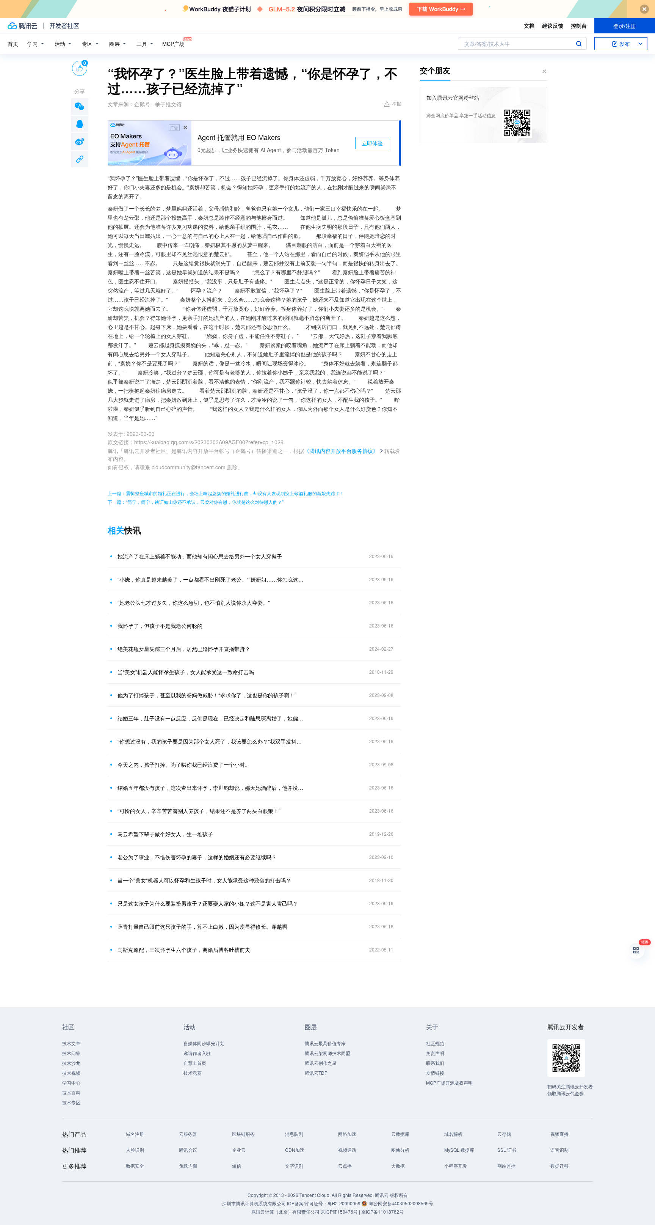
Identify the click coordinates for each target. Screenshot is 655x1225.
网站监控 (506, 1165)
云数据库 (400, 1134)
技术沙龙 (71, 1063)
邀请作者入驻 (197, 1053)
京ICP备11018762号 (382, 1211)
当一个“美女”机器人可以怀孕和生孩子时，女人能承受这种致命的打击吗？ (204, 880)
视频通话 (347, 1149)
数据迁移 (559, 1165)
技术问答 (71, 1053)
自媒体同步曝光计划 (203, 1043)
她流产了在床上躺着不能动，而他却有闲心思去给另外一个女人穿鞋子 (200, 556)
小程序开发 (455, 1165)
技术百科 (71, 1092)
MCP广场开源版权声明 (449, 1082)
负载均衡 (188, 1165)
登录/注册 (624, 26)
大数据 (398, 1165)
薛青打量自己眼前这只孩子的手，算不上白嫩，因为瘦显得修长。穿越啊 (202, 926)
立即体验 (372, 143)
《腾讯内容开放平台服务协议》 (341, 450)
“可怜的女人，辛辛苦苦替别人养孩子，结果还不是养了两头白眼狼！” (199, 811)
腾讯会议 (188, 1149)
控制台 (579, 25)
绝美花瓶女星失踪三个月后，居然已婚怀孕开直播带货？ (184, 649)
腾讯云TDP (316, 1072)
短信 (236, 1165)
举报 (396, 103)
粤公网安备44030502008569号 (401, 1203)
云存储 (504, 1134)
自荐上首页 (194, 1063)
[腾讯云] (22, 25)
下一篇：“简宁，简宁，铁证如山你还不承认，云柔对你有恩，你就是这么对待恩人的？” (196, 501)
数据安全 (135, 1165)
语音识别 (559, 1149)
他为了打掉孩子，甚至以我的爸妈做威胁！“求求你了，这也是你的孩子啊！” (207, 695)
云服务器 (188, 1134)
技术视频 (71, 1072)
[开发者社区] (64, 26)
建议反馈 (552, 25)
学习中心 (71, 1082)
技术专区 (71, 1102)
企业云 (239, 1149)
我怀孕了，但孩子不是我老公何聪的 (160, 625)
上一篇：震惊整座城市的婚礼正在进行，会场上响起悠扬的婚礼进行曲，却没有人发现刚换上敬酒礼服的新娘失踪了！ (226, 493)
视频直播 (559, 1134)
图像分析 (400, 1149)
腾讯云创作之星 (321, 1063)
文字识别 (294, 1165)
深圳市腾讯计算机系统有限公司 (254, 1203)
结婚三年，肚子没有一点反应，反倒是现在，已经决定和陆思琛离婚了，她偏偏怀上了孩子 (212, 718)
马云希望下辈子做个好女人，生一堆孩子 (165, 834)
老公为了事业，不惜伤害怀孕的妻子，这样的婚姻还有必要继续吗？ (197, 857)
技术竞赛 (192, 1072)
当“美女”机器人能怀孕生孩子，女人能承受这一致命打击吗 (186, 672)
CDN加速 (294, 1149)
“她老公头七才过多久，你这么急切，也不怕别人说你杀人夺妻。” (194, 602)
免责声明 (435, 1053)
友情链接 (435, 1072)
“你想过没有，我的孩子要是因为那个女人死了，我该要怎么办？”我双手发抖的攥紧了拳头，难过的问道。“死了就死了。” (212, 741)
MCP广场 (173, 43)
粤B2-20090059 (345, 1203)
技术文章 (71, 1043)
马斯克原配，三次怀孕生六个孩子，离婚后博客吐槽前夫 (184, 949)
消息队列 (294, 1134)
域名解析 (453, 1134)
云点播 (345, 1165)
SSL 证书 (506, 1149)
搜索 (579, 43)
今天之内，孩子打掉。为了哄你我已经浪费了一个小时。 (184, 764)
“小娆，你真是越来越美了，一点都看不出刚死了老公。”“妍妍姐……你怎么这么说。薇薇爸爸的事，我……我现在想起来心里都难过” (212, 579)
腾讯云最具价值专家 (325, 1043)
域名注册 (135, 1134)
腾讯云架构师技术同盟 (327, 1053)
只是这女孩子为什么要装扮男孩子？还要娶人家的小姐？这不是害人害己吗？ (208, 903)
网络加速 (347, 1134)
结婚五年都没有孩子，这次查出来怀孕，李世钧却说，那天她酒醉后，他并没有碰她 (212, 787)
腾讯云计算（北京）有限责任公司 (285, 1211)
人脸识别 (135, 1149)
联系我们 (435, 1063)
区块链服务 (243, 1134)
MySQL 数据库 (459, 1149)
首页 (13, 43)
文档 (529, 25)
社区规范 (435, 1043)
